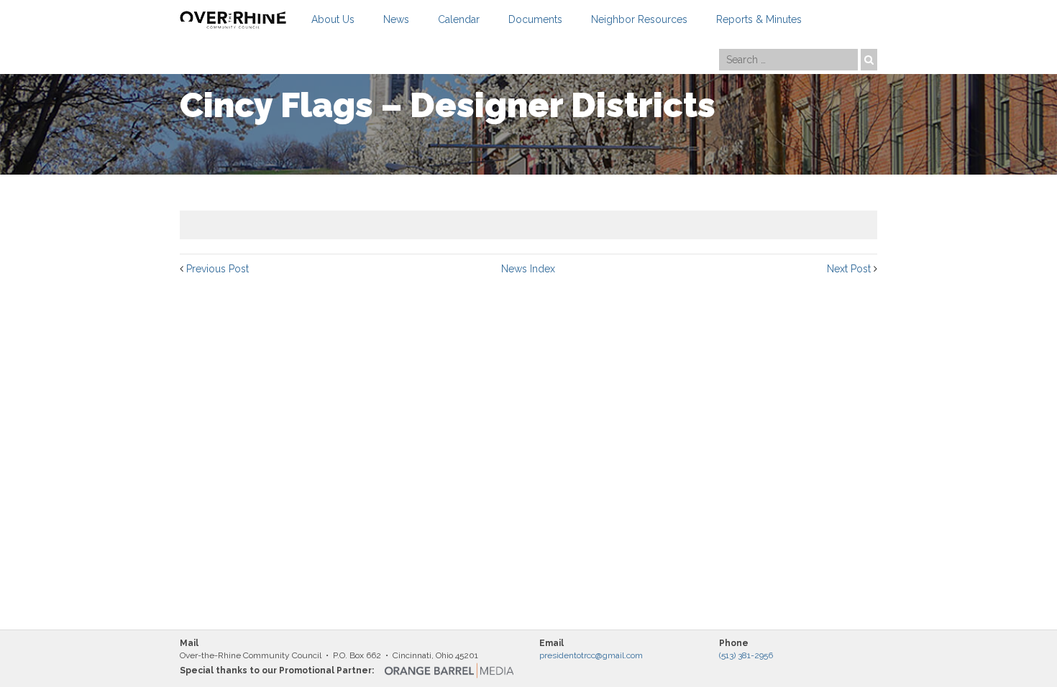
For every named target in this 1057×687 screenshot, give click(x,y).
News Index (528, 269)
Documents (535, 19)
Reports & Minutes (759, 19)
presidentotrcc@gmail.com (591, 655)
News (396, 19)
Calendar (459, 19)
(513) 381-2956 (746, 655)
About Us (332, 19)
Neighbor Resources (639, 19)
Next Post (849, 269)
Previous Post (217, 269)
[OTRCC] (233, 20)
